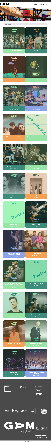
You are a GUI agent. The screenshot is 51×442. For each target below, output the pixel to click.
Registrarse (41, 4)
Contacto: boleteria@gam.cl (26, 1)
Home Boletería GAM (15, 1)
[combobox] (25, 24)
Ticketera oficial (36, 1)
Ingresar (35, 4)
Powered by (23, 441)
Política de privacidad (42, 437)
